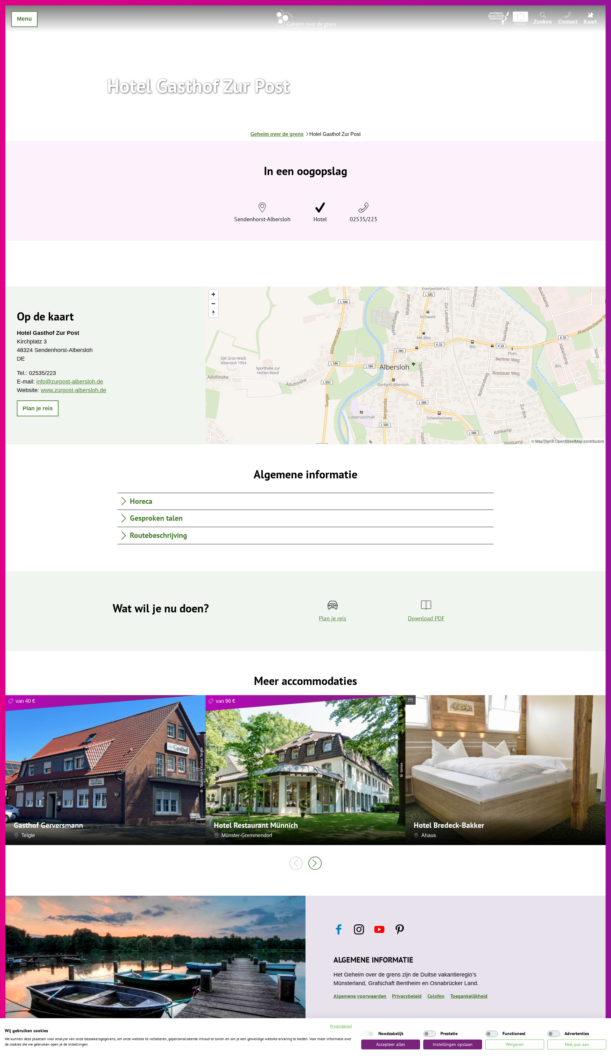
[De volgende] (315, 863)
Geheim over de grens (277, 134)
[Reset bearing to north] (213, 312)
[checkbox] (367, 1034)
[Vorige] (296, 863)
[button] (38, 408)
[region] (406, 365)
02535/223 (363, 219)
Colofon (436, 996)
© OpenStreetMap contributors (577, 441)
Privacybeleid (407, 996)
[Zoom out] (213, 303)
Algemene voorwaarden (360, 996)
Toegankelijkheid (469, 996)
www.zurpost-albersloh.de (73, 390)
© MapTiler (541, 441)
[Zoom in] (213, 294)
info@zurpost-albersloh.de (69, 381)
